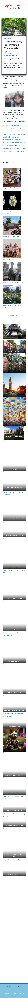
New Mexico (5, 142)
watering (14, 153)
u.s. (7, 154)
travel (21, 151)
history (14, 137)
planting (12, 142)
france (15, 134)
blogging (11, 128)
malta (11, 139)
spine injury (5, 151)
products (17, 142)
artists (6, 128)
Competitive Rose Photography (12, 188)
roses (21, 145)
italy (18, 137)
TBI (14, 151)
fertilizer (5, 134)
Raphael (4, 145)
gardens (21, 134)
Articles (23, 5)
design (11, 131)
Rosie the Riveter (6, 148)
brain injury (18, 128)
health (8, 137)
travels (4, 153)
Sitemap (23, 9)
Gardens (6, 38)
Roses (11, 38)
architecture (15, 125)
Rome (16, 145)
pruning (22, 142)
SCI (10, 148)
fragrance (10, 134)
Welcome (23, 1)
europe (20, 131)
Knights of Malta (6, 139)
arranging (22, 125)
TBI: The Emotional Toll (9, 259)
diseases (16, 131)
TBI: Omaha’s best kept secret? (12, 236)
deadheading (5, 131)
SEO (20, 148)
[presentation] (14, 27)
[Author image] (5, 52)
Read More (8, 71)
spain (23, 148)
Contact (23, 13)
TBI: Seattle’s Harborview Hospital (13, 282)
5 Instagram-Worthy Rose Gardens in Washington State (13, 45)
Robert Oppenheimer (10, 145)
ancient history (7, 125)
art (3, 128)
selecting (15, 148)
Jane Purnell (12, 51)
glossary (4, 137)
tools (17, 151)
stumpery (10, 151)
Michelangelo (17, 139)
